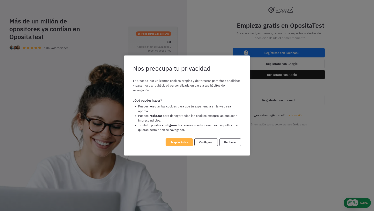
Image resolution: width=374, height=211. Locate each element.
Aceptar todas (179, 142)
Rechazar (230, 142)
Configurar (206, 142)
